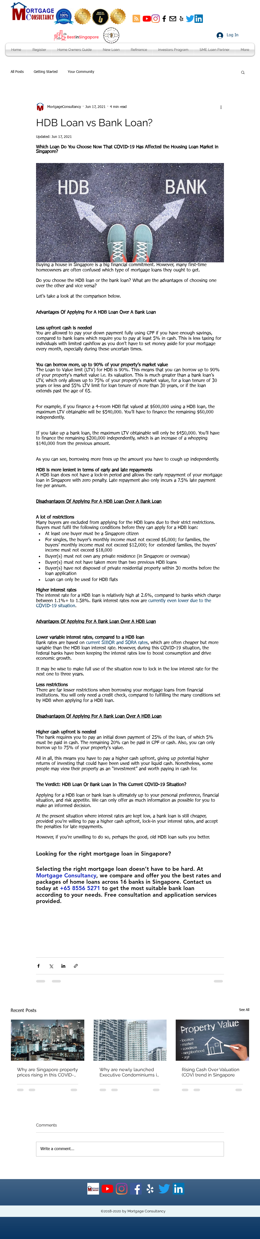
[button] (242, 72)
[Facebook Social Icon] (136, 1189)
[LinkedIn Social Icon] (198, 18)
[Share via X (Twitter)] (50, 965)
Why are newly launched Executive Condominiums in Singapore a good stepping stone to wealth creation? (130, 1072)
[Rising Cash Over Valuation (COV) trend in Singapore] (212, 1040)
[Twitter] (190, 18)
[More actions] (221, 107)
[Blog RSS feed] (136, 19)
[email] (173, 18)
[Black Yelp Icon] (181, 18)
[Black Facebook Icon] (164, 18)
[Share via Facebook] (38, 965)
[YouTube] (147, 18)
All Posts (17, 72)
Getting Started (46, 72)
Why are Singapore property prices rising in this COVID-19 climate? (47, 1072)
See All (244, 1010)
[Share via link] (75, 965)
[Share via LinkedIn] (63, 965)
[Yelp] (150, 1189)
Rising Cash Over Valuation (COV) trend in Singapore (210, 1072)
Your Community (81, 72)
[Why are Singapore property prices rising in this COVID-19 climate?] (47, 1040)
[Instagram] (155, 18)
